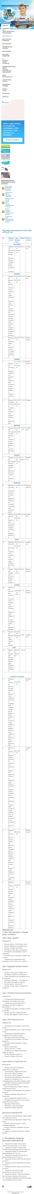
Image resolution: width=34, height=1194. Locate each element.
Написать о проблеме (12, 140)
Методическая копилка (5, 47)
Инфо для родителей (5, 55)
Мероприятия (5, 36)
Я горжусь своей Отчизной (5, 61)
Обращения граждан (5, 85)
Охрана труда (4, 89)
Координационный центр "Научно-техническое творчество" (5, 69)
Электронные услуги (5, 80)
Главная (5, 25)
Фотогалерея (5, 51)
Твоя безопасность (5, 76)
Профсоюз (5, 93)
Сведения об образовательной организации (5, 31)
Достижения (5, 43)
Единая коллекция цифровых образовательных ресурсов (7, 211)
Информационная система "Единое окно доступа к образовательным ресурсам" (7, 202)
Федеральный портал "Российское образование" (7, 194)
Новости (5, 96)
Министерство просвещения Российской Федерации (7, 188)
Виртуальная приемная (5, 39)
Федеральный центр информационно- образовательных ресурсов (7, 219)
